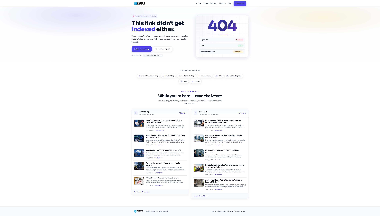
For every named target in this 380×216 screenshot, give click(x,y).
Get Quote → (239, 3)
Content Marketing (210, 3)
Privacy (243, 211)
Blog (229, 3)
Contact (197, 81)
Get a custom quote (162, 49)
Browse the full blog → (142, 192)
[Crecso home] (139, 3)
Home (214, 211)
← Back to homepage (142, 49)
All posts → (182, 113)
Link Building (169, 76)
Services (198, 3)
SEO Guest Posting (187, 76)
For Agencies (205, 76)
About (219, 211)
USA (219, 76)
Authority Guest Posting (149, 76)
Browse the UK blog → (201, 196)
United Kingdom (234, 76)
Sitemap (237, 211)
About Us (222, 3)
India (184, 81)
